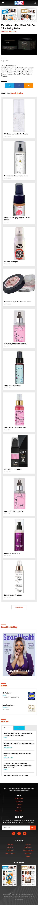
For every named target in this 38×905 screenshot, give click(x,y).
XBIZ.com (10, 844)
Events (4, 685)
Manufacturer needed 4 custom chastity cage (17, 755)
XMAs (28, 856)
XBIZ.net (5, 721)
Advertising (19, 802)
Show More (19, 607)
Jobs (18, 728)
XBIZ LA (28, 844)
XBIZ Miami (28, 847)
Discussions (8, 728)
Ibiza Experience (8, 705)
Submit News (19, 799)
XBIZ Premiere (9, 853)
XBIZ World (10, 850)
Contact (19, 805)
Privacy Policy (19, 811)
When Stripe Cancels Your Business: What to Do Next (19, 745)
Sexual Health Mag (9, 627)
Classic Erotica (8, 31)
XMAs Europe (7, 693)
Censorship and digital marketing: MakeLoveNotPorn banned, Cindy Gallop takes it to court (18, 765)
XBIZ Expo (28, 853)
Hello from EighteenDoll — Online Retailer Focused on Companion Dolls (18, 735)
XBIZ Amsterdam (28, 850)
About (19, 808)
